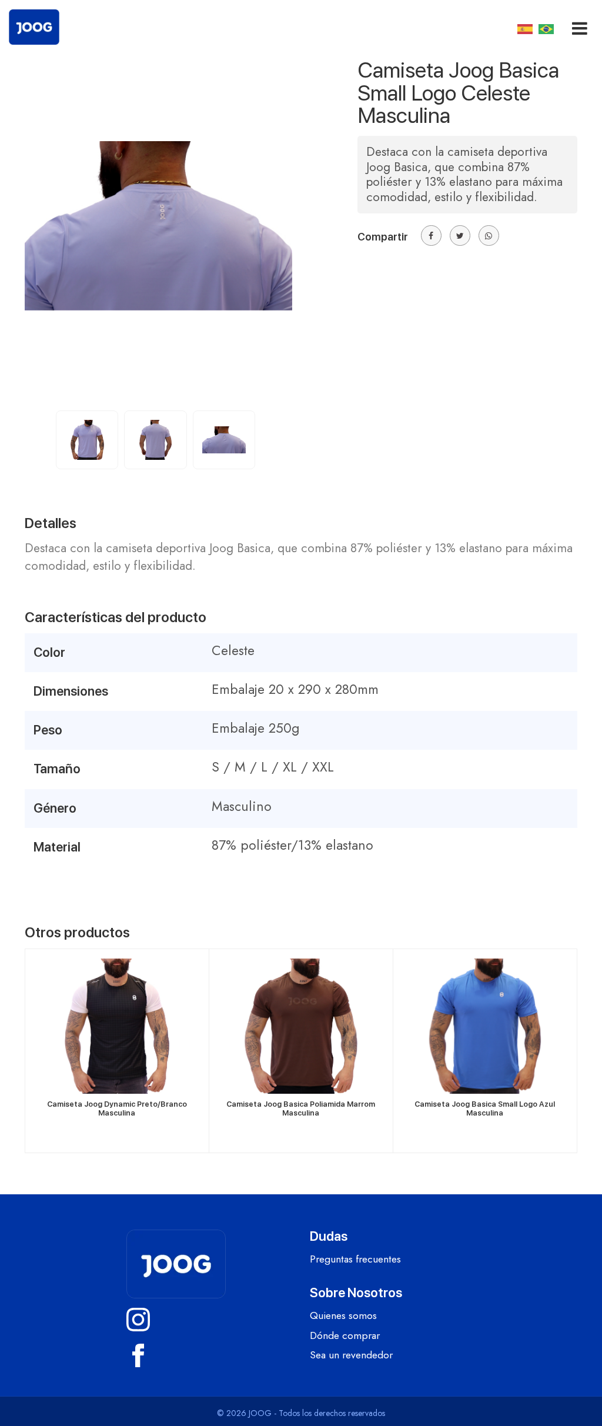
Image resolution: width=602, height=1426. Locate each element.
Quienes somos (343, 1316)
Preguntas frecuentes (355, 1259)
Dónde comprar (345, 1336)
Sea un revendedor (351, 1355)
